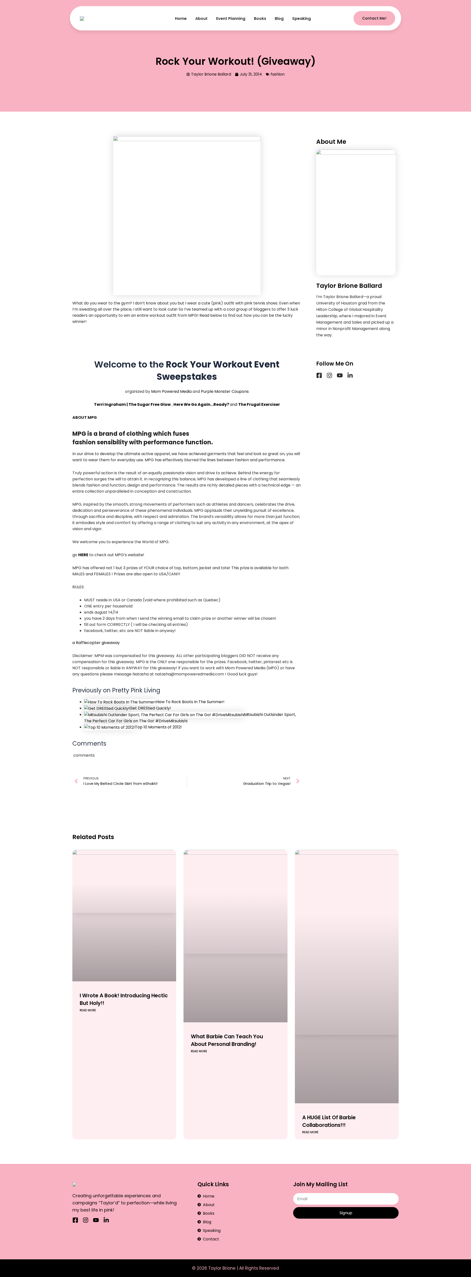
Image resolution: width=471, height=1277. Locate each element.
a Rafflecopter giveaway (96, 642)
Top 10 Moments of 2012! (158, 727)
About (201, 18)
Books (260, 18)
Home (181, 18)
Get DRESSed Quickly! (150, 708)
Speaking (301, 18)
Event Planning (230, 18)
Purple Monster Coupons (225, 391)
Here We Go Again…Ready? (201, 404)
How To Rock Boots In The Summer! (190, 702)
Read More (88, 1010)
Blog (279, 18)
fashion (278, 74)
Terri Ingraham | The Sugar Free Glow (132, 404)
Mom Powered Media (171, 391)
